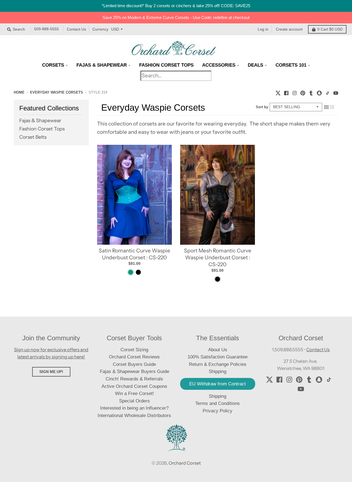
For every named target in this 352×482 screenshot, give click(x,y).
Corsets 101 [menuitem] (291, 65)
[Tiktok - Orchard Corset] (327, 92)
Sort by (262, 107)
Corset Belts (32, 137)
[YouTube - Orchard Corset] (335, 92)
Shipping (217, 396)
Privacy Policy (217, 410)
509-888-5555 (46, 29)
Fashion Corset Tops (42, 129)
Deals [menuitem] (255, 65)
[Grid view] (326, 107)
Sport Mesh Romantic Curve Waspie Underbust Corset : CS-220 (217, 257)
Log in (263, 29)
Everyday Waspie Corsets (56, 92)
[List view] (332, 107)
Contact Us (76, 29)
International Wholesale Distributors (134, 415)
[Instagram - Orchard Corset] (294, 92)
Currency (100, 29)
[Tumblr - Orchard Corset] (311, 92)
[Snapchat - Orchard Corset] (319, 92)
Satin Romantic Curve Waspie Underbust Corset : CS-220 (134, 254)
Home (19, 92)
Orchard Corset (185, 463)
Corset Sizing (134, 349)
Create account (289, 29)
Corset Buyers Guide (134, 364)
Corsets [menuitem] (53, 65)
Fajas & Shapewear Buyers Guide (134, 371)
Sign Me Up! (51, 371)
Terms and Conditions (217, 403)
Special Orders (134, 401)
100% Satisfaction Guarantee (218, 357)
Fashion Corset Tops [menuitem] (166, 65)
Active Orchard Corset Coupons (134, 386)
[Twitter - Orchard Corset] (278, 92)
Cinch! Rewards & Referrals (134, 379)
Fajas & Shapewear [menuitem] (101, 65)
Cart (330, 29)
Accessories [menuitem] (218, 65)
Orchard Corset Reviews (134, 357)
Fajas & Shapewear (40, 120)
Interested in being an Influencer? (134, 408)
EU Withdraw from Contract (217, 383)
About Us (217, 349)
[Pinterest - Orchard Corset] (302, 92)
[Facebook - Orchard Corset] (286, 92)
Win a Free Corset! (134, 393)
